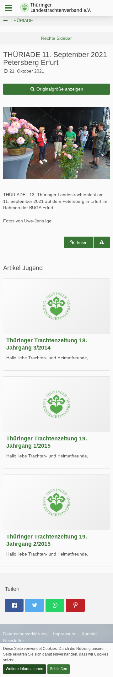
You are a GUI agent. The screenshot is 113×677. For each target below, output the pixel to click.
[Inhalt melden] (102, 242)
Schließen (58, 669)
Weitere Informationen (24, 669)
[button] (8, 8)
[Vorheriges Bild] (12, 143)
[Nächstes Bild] (100, 143)
